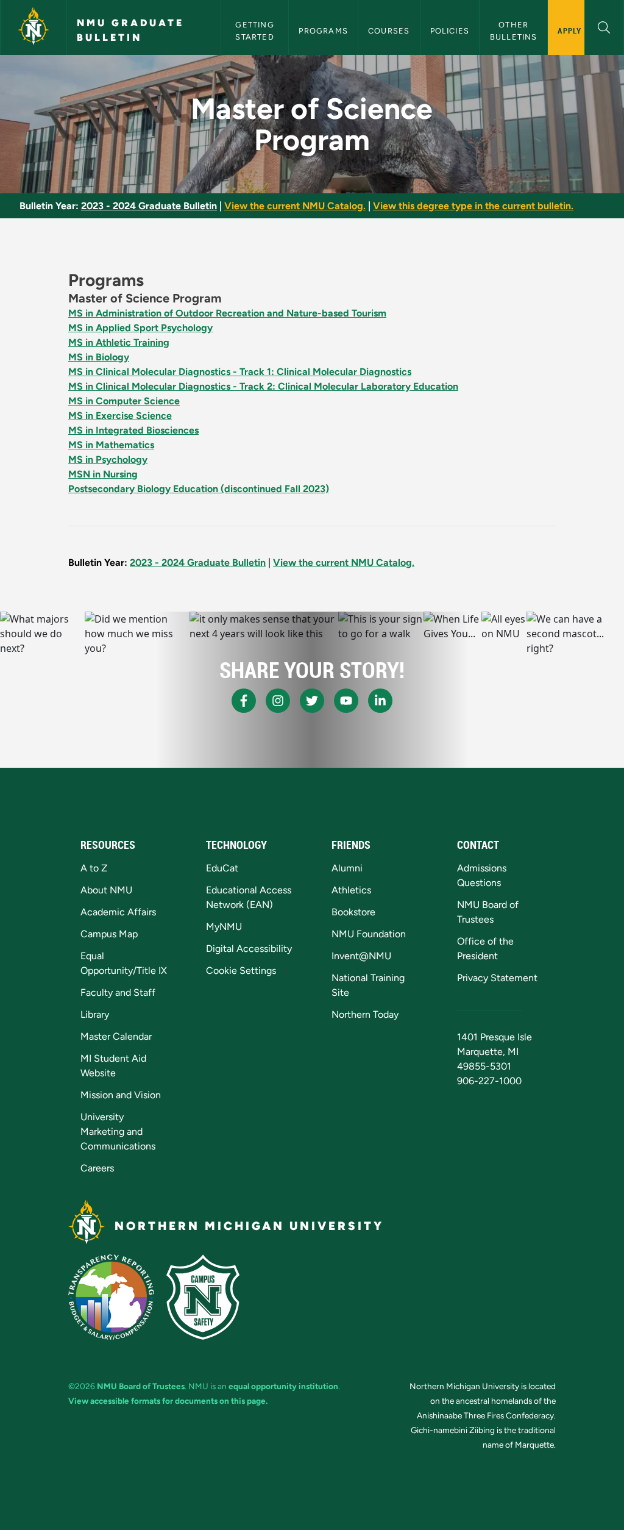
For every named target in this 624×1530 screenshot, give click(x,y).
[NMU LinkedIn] (380, 700)
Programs (323, 30)
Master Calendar (116, 1036)
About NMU (106, 890)
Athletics (351, 890)
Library (94, 1014)
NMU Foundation (369, 934)
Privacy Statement (497, 978)
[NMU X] (312, 700)
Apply (569, 30)
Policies (450, 30)
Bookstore (353, 912)
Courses (389, 30)
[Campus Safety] (202, 1297)
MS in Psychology (107, 459)
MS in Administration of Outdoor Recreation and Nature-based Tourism (227, 313)
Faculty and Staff (117, 992)
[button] (604, 26)
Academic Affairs (118, 912)
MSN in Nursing (103, 474)
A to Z (93, 868)
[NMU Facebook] (244, 700)
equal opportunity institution (283, 1386)
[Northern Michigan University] (33, 27)
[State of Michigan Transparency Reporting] (111, 1297)
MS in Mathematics (111, 445)
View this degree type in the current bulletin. (473, 206)
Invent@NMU (361, 956)
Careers (97, 1168)
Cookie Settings (241, 970)
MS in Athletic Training (118, 342)
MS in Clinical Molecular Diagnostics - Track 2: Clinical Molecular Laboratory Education (263, 386)
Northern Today (365, 1014)
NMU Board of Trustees (141, 1386)
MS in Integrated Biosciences (133, 430)
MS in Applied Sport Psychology (140, 328)
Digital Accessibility (249, 948)
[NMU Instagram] (278, 700)
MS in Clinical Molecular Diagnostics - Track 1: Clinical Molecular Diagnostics (239, 371)
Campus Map (109, 934)
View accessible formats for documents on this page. (168, 1401)
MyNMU (224, 926)
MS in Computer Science (124, 401)
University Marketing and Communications (117, 1131)
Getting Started (256, 30)
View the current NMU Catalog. (295, 206)
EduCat (222, 868)
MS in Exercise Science (120, 415)
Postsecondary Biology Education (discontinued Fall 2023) (198, 489)
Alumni (347, 868)
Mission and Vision (120, 1095)
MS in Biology (98, 357)
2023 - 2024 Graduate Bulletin (149, 206)
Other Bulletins (513, 30)
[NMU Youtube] (346, 700)
